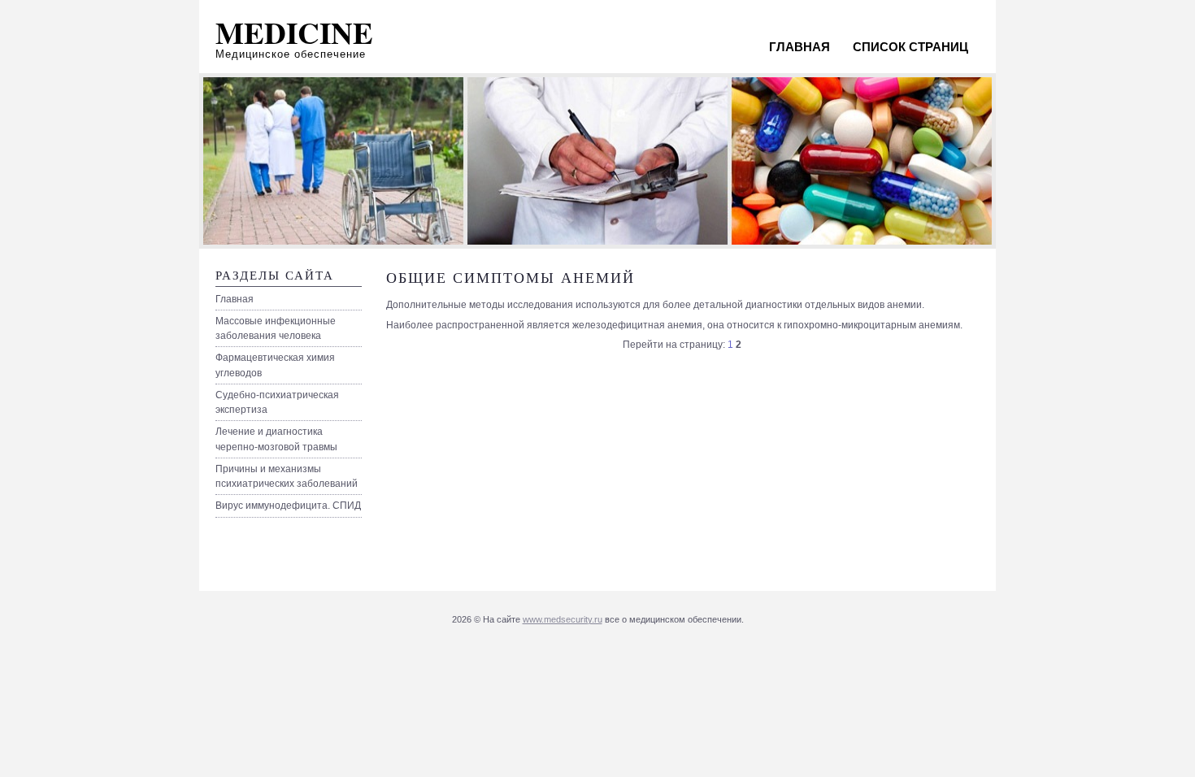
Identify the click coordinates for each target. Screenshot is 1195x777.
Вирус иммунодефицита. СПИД (288, 505)
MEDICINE (294, 32)
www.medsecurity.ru (562, 619)
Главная (799, 47)
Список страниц (910, 47)
